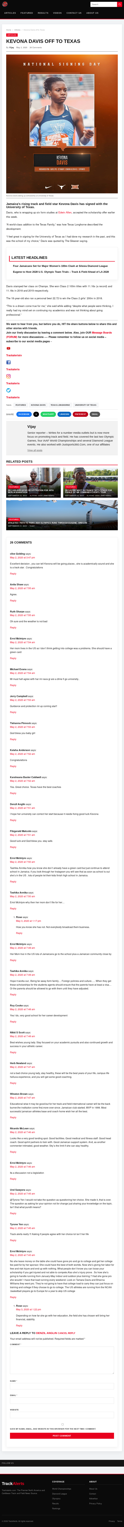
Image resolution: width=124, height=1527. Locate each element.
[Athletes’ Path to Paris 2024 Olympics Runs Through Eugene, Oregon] (62, 515)
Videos (57, 13)
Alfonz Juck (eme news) (42, 495)
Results (43, 13)
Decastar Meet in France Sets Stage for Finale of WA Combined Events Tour (88, 491)
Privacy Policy (95, 1503)
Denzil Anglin (46, 1333)
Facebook (24, 414)
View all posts (34, 450)
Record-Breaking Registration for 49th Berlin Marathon (31, 491)
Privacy (112, 1521)
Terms (119, 1521)
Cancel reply (66, 1333)
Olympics (56, 1498)
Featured (27, 13)
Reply (13, 573)
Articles (10, 13)
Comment (15, 1344)
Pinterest (80, 414)
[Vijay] (17, 431)
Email (95, 414)
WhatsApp (48, 414)
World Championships (61, 1488)
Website (14, 1409)
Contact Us (74, 13)
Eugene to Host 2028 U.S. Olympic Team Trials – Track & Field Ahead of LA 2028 (61, 271)
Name (13, 1381)
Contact (92, 1493)
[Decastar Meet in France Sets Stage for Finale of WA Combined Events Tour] (90, 483)
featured (21, 405)
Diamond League (59, 1493)
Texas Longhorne (60, 405)
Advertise (93, 1498)
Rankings (56, 1508)
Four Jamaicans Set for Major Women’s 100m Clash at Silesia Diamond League (60, 266)
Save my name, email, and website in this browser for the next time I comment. (53, 1428)
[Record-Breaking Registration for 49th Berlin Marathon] (33, 483)
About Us (92, 13)
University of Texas (85, 405)
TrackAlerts (12, 1521)
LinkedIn (64, 414)
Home (8, 29)
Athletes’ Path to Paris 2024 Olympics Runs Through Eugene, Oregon (47, 523)
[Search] (119, 4)
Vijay (11, 47)
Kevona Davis (38, 405)
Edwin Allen (65, 212)
